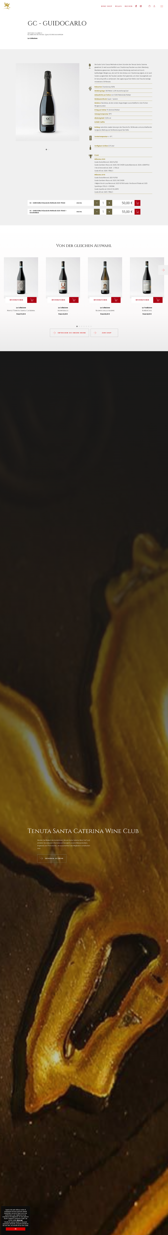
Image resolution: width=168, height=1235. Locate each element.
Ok (16, 1229)
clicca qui (19, 1220)
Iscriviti (85, 54)
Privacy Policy (75, 49)
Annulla (73, 54)
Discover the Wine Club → (80, 73)
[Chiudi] (99, 17)
